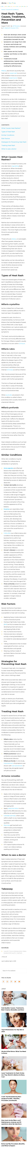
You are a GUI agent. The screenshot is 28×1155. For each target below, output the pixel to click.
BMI (5, 624)
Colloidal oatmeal (10, 815)
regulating (15, 166)
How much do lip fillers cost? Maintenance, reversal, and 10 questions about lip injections (11, 1122)
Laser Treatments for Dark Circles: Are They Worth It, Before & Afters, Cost (13, 1075)
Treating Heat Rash (8, 145)
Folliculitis (7, 533)
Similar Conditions (7, 135)
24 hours (22, 343)
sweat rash (13, 73)
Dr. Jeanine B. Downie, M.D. (10, 28)
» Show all (4, 956)
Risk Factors (5, 138)
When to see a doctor (8, 149)
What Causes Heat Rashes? (11, 128)
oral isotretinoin (17, 766)
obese (14, 239)
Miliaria (3, 70)
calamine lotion (13, 808)
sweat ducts (13, 78)
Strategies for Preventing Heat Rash (13, 142)
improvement (8, 763)
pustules (9, 395)
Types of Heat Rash (8, 132)
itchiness (10, 370)
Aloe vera (7, 825)
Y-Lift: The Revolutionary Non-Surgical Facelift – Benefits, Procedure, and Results (11, 1098)
